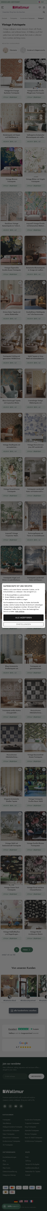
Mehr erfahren (19, 611)
